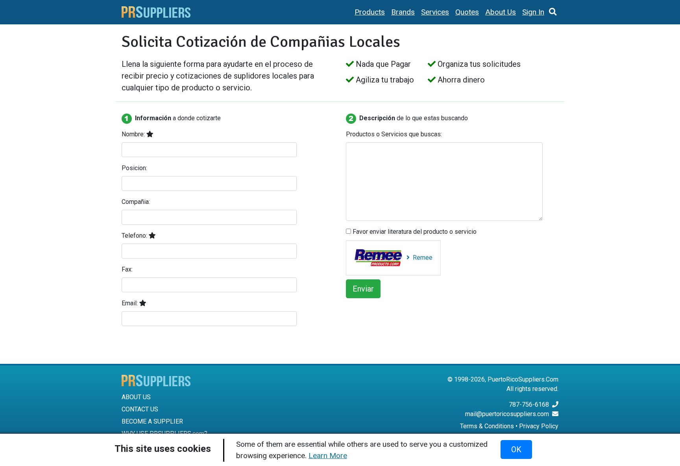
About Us (500, 12)
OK (516, 449)
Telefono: (135, 235)
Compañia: (136, 201)
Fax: (127, 269)
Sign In (533, 12)
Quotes (467, 12)
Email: (130, 303)
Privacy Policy (538, 426)
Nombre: (134, 134)
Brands (403, 12)
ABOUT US (136, 397)
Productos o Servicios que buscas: (394, 134)
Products (370, 12)
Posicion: (134, 168)
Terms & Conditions (487, 426)
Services (435, 12)
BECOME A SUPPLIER (152, 421)
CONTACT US (140, 409)
